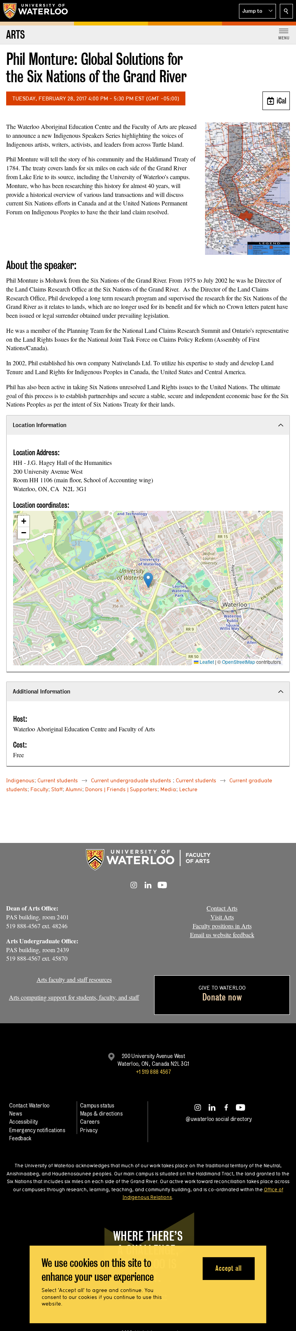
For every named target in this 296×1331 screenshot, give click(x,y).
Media (168, 789)
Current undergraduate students (131, 780)
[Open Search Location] (286, 11)
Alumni (74, 789)
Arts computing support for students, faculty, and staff (74, 997)
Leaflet (206, 661)
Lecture (188, 789)
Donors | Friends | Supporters (121, 789)
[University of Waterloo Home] (36, 11)
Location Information (39, 425)
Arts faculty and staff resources (74, 979)
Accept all (228, 1268)
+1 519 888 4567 (153, 1071)
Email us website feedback (222, 935)
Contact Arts (222, 908)
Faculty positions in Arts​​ (222, 926)
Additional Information (41, 691)
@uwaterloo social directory (219, 1119)
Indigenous (20, 780)
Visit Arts (222, 917)
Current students (57, 780)
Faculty (39, 789)
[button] (257, 11)
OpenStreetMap (238, 661)
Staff (56, 789)
